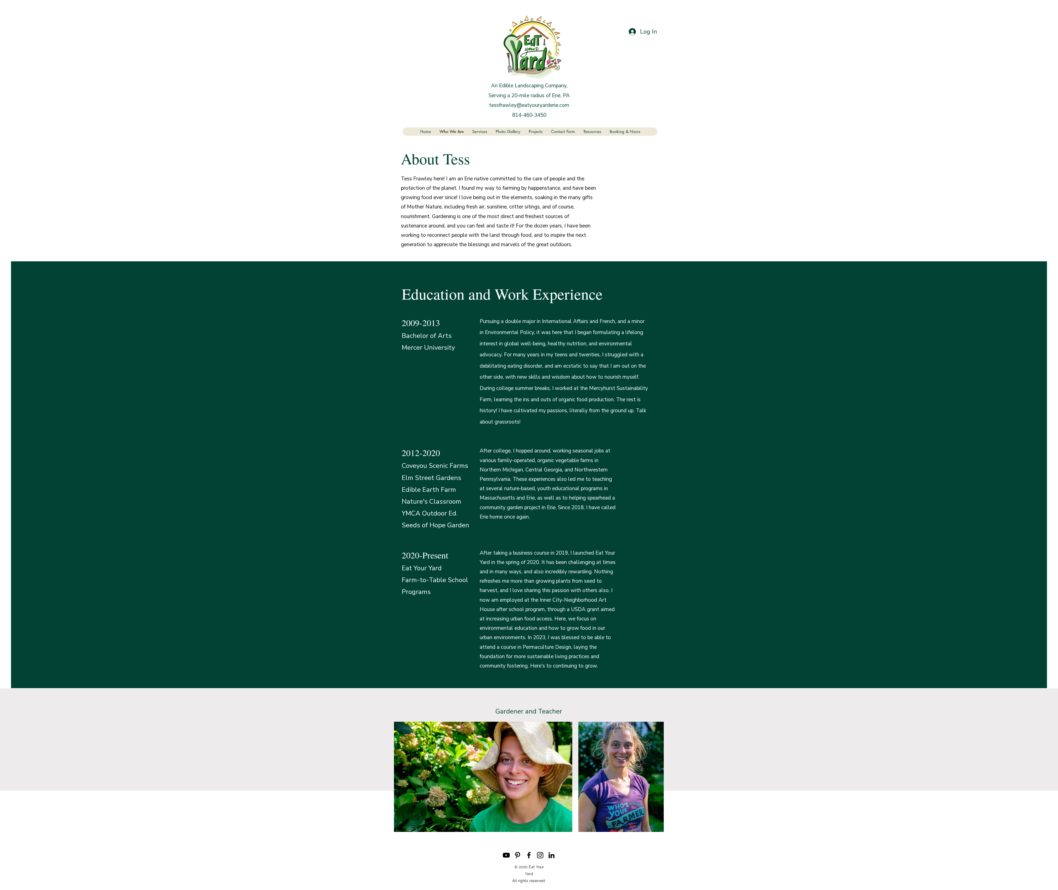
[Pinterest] (517, 855)
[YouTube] (506, 855)
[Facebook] (529, 855)
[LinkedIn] (551, 855)
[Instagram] (540, 855)
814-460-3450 (529, 115)
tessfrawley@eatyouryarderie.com (529, 105)
